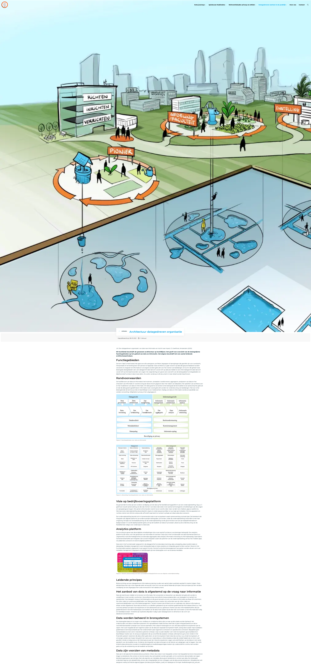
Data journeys (199, 5)
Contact (302, 5)
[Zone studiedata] (10, 4)
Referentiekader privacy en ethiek (242, 5)
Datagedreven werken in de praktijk (272, 5)
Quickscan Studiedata (217, 5)
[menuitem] (200, 5)
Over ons (293, 5)
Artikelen (124, 331)
